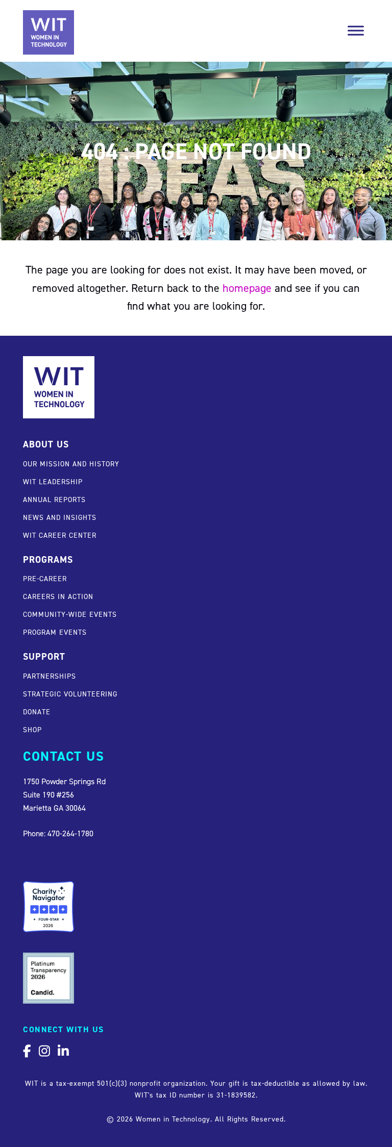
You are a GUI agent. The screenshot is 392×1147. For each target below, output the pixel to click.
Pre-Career (45, 578)
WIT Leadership (53, 481)
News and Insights (59, 517)
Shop (32, 729)
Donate (37, 711)
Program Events (55, 632)
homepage (247, 287)
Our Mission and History (71, 463)
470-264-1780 (70, 833)
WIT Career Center (59, 535)
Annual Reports (54, 499)
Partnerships (49, 675)
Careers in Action (58, 596)
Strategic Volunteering (70, 693)
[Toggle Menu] (356, 30)
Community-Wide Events (70, 614)
